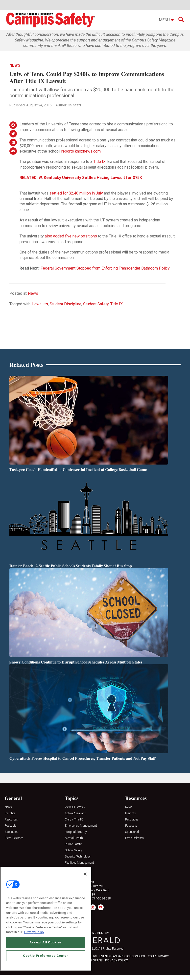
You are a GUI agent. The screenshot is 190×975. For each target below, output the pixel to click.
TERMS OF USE (92, 960)
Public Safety (73, 844)
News (14, 65)
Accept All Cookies (45, 942)
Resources (11, 819)
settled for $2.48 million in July (76, 193)
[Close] (85, 874)
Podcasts (11, 825)
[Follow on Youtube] (101, 907)
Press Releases (14, 838)
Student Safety (96, 304)
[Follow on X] (93, 907)
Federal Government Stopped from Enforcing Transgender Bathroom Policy (105, 268)
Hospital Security (76, 832)
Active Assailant (75, 813)
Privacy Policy (34, 932)
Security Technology (78, 856)
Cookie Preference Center (45, 955)
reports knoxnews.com (81, 151)
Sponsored (11, 832)
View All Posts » (75, 807)
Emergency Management (81, 825)
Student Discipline (65, 304)
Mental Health (74, 838)
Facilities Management (79, 862)
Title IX (99, 161)
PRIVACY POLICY (116, 960)
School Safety (73, 850)
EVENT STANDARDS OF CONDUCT (122, 956)
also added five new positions (71, 236)
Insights (10, 813)
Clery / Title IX (74, 819)
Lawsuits (40, 304)
